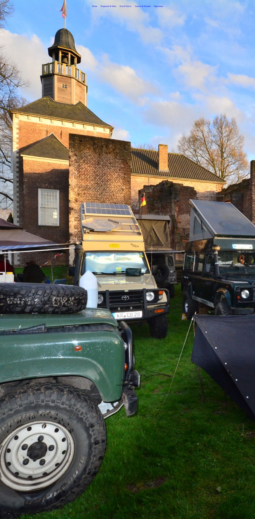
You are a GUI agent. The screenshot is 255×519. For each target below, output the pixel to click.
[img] (127, 259)
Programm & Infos (108, 6)
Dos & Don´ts (125, 6)
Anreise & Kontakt (143, 6)
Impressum (158, 6)
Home (94, 6)
